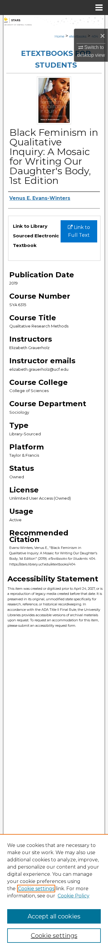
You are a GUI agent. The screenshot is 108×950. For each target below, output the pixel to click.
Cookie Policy (73, 896)
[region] (54, 892)
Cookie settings (36, 888)
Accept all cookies (54, 916)
